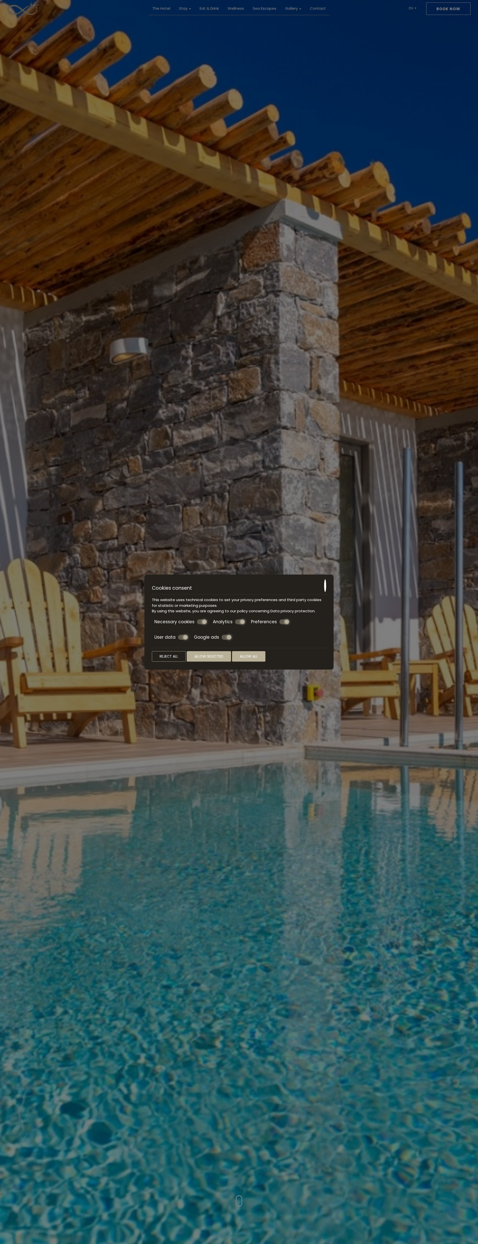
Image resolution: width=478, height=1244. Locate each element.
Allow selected (208, 656)
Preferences (264, 622)
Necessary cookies (174, 622)
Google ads (206, 637)
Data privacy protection (292, 611)
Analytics (223, 622)
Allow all (249, 656)
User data (165, 637)
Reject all (169, 656)
